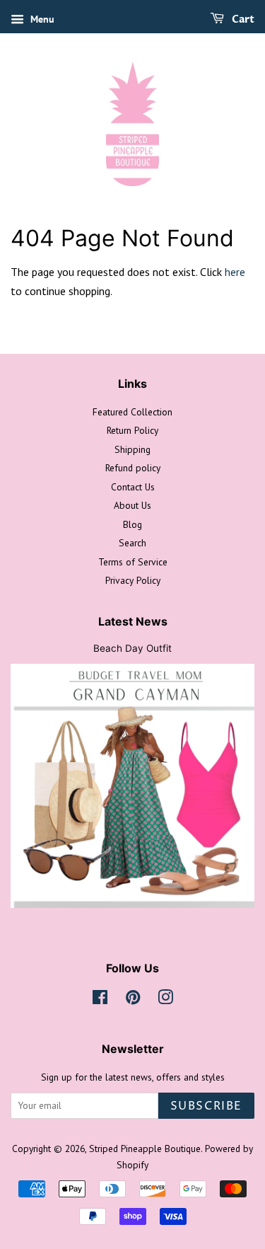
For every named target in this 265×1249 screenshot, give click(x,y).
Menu (41, 19)
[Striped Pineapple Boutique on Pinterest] (133, 1000)
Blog (132, 524)
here (235, 272)
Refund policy (132, 467)
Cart (242, 19)
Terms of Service (132, 562)
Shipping (132, 449)
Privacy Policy (132, 580)
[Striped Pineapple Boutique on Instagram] (165, 1000)
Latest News (132, 621)
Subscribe (206, 1106)
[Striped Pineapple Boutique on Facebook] (100, 1000)
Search (132, 542)
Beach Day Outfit (132, 648)
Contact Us (133, 486)
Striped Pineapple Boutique (145, 1148)
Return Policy (132, 430)
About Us (132, 505)
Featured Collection (132, 411)
